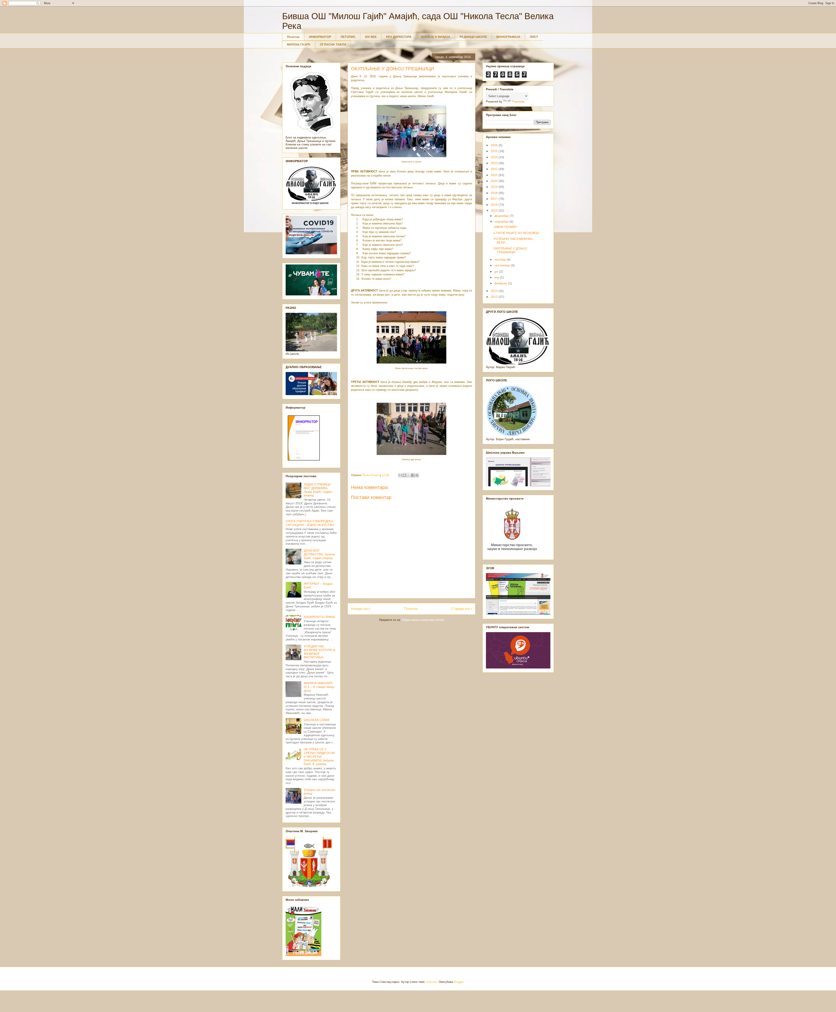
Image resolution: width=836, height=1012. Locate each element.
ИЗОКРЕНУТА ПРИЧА (319, 617)
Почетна (293, 37)
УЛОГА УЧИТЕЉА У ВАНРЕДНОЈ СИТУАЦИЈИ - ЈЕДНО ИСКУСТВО (310, 523)
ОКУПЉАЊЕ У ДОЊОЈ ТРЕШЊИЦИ (510, 250)
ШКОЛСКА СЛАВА (316, 720)
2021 (495, 175)
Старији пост (461, 609)
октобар (500, 259)
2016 (495, 204)
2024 (495, 157)
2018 (495, 193)
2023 (495, 163)
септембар (502, 265)
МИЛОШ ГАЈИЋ (298, 44)
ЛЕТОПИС (348, 37)
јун (496, 271)
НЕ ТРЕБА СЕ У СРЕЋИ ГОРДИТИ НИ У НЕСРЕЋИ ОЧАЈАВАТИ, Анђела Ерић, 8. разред (319, 757)
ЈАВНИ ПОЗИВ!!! (505, 227)
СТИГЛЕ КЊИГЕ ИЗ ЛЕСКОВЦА (516, 233)
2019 (495, 187)
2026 (495, 145)
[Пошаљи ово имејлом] (400, 475)
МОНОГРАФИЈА (508, 37)
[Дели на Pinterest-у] (417, 475)
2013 (495, 296)
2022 (495, 169)
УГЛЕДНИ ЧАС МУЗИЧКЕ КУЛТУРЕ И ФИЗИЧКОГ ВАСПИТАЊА (319, 652)
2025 (495, 151)
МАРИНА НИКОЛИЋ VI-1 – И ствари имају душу (319, 686)
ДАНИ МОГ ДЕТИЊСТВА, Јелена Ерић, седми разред (319, 554)
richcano (431, 981)
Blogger (458, 981)
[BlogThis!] (404, 475)
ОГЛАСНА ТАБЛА (333, 44)
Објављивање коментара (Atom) (423, 619)
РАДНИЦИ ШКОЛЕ (473, 37)
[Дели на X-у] (408, 475)
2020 (495, 181)
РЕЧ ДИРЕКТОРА (398, 37)
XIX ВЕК (371, 37)
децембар (502, 215)
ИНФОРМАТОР (320, 37)
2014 (495, 291)
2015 (495, 210)
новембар (501, 221)
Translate (518, 101)
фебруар (501, 283)
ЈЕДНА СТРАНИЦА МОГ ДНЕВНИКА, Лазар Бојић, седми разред (318, 490)
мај (497, 277)
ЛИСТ (534, 37)
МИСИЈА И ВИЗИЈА (435, 37)
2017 (495, 198)
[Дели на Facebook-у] (413, 475)
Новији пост (360, 609)
